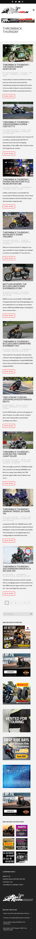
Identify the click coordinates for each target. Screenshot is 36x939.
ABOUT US (6, 876)
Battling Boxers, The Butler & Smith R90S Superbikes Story (15, 286)
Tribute (24, 240)
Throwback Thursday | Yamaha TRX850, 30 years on (16, 511)
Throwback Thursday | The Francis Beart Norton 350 (16, 66)
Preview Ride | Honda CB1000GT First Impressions (14, 923)
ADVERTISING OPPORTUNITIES (14, 879)
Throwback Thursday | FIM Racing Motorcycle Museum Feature (16, 181)
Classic (6, 408)
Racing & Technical (11, 463)
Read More (9, 96)
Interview (17, 293)
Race (5, 76)
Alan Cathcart (12, 72)
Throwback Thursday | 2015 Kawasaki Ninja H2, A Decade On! (17, 568)
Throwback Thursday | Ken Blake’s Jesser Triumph (16, 234)
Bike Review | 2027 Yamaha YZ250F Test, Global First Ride (15, 929)
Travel (20, 189)
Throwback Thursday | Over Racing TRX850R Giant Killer (16, 454)
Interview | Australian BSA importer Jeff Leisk (16, 917)
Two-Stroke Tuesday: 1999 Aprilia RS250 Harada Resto (17, 399)
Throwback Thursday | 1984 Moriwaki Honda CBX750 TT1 (16, 124)
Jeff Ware (9, 405)
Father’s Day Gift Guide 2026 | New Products (16, 913)
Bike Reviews (8, 133)
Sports (27, 576)
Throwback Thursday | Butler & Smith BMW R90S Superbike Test (17, 343)
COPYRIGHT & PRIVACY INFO (13, 885)
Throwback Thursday (18, 74)
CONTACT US (7, 882)
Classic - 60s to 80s (11, 242)
